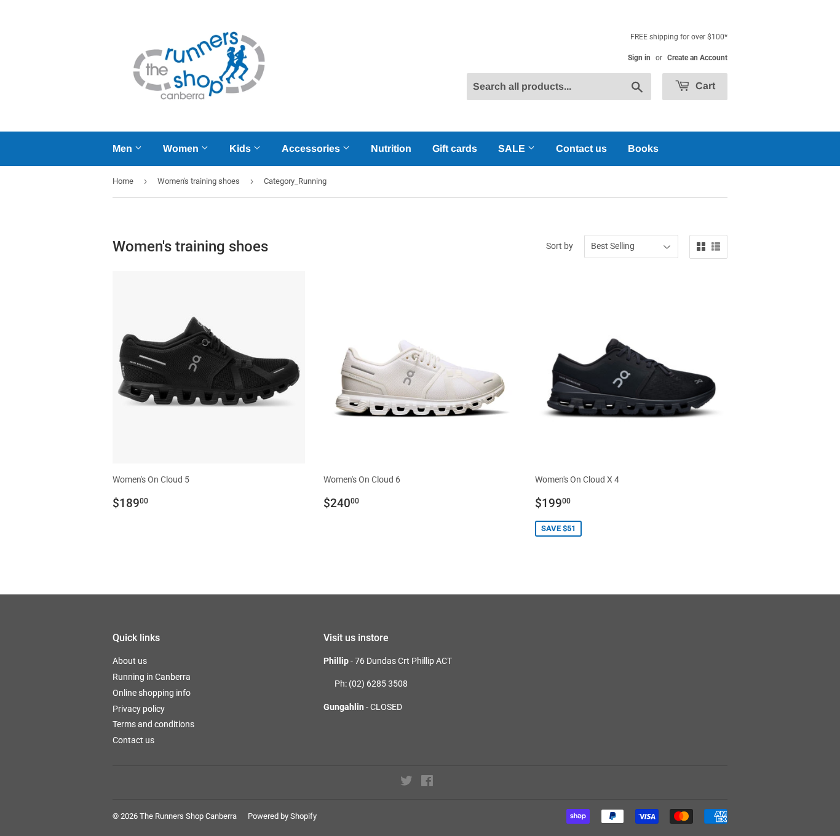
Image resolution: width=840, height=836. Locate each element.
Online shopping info (152, 693)
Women (182, 148)
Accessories (312, 148)
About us (130, 661)
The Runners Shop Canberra (188, 816)
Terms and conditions (153, 724)
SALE (513, 148)
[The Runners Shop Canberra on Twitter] (406, 782)
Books (643, 148)
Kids (241, 148)
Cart (704, 86)
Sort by (559, 246)
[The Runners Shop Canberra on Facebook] (427, 782)
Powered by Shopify (282, 816)
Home (123, 181)
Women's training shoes (198, 181)
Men (124, 148)
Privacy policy (139, 709)
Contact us (581, 148)
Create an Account (697, 57)
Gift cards (454, 148)
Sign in (639, 57)
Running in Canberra (152, 677)
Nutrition (391, 148)
